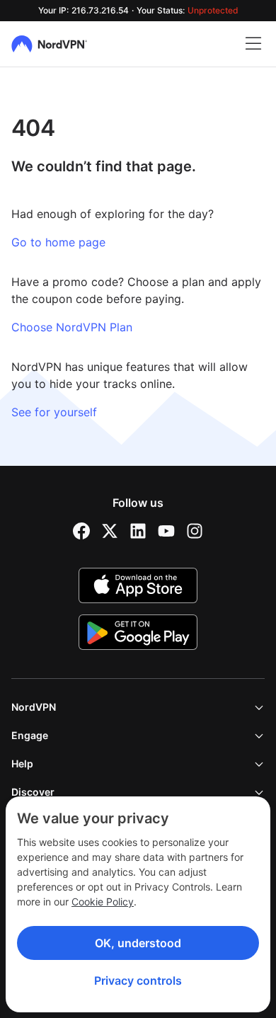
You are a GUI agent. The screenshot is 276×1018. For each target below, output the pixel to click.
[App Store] (138, 585)
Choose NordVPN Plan (71, 327)
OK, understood (138, 943)
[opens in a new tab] (81, 530)
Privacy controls (138, 980)
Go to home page (58, 242)
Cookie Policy (102, 902)
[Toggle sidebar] (253, 44)
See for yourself (54, 412)
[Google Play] (138, 632)
